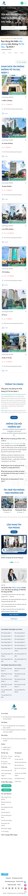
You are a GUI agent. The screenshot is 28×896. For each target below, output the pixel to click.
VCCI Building (5, 272)
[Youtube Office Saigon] (9, 888)
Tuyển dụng (18, 781)
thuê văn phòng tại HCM (15, 443)
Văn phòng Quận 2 (19, 633)
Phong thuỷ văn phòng (5, 824)
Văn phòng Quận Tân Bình (20, 655)
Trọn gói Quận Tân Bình (6, 696)
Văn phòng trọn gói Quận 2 (19, 669)
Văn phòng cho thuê (17, 878)
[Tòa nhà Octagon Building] (14, 171)
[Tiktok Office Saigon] (22, 888)
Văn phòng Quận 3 (6, 636)
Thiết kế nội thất (12, 885)
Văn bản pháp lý (5, 812)
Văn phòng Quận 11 (20, 645)
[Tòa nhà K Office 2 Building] (14, 85)
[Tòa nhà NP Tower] (14, 299)
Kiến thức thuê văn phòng (6, 803)
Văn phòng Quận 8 (6, 642)
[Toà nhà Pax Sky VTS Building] (14, 342)
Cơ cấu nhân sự (19, 759)
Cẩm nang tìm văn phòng (6, 798)
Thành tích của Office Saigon (20, 774)
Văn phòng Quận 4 (19, 636)
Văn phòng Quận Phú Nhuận (7, 655)
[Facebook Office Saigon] (3, 888)
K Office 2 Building (7, 100)
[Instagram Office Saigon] (18, 888)
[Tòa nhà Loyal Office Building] (14, 213)
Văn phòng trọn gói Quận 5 (6, 680)
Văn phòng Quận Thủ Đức (20, 660)
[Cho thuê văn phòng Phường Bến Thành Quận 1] (8, 504)
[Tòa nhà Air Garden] (14, 128)
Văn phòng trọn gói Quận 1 (6, 669)
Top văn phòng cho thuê (6, 816)
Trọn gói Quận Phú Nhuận (19, 691)
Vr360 (18, 885)
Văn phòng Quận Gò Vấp (7, 660)
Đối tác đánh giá (19, 765)
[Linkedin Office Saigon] (12, 888)
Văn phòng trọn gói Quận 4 (19, 675)
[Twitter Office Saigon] (6, 888)
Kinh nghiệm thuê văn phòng (7, 808)
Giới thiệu (17, 756)
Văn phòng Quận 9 (19, 642)
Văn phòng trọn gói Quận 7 (19, 680)
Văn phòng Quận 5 (6, 639)
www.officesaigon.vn (20, 893)
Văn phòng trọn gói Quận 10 (6, 685)
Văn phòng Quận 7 (19, 639)
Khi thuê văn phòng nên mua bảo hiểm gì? (13, 558)
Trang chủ (8, 878)
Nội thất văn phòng (6, 820)
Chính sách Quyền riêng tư (6, 774)
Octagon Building (7, 186)
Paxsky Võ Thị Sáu (7, 358)
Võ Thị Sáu (9, 109)
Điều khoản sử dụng (6, 778)
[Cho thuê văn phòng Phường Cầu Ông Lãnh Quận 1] (21, 505)
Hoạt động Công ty (20, 778)
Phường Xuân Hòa (15, 109)
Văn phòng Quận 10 (6, 645)
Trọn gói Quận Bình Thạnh (6, 691)
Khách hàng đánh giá (20, 762)
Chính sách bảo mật (6, 770)
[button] (0, 517)
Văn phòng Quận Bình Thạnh (20, 650)
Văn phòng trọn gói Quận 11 (19, 685)
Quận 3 (21, 109)
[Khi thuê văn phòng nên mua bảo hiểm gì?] (14, 544)
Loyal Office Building (7, 229)
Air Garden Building (7, 143)
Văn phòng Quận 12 (6, 648)
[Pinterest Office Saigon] (15, 888)
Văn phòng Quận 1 (6, 633)
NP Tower (4, 315)
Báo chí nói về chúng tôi (20, 769)
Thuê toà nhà (19, 881)
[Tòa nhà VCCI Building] (14, 256)
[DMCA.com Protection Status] (4, 874)
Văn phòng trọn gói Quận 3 (6, 675)
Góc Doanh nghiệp (6, 828)
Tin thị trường (4, 831)
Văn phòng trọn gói (10, 881)
